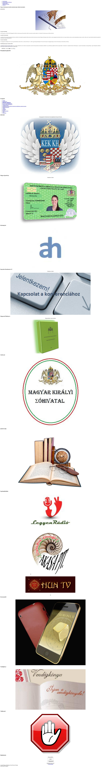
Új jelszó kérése (50, 764)
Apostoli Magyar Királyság (7, 2)
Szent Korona (5, 1)
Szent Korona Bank (6, 4)
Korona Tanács (5, 3)
